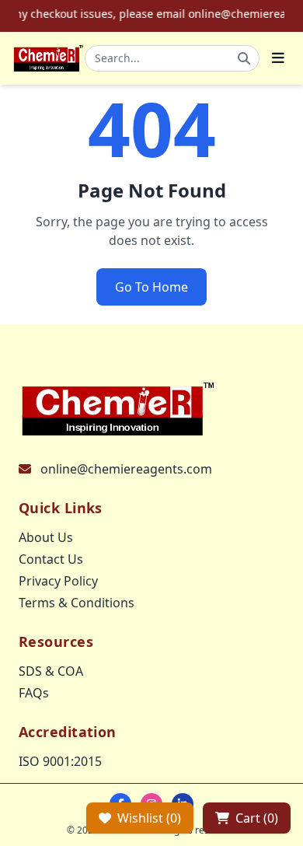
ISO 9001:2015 (60, 761)
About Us (46, 537)
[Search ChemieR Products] (244, 58)
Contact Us (51, 559)
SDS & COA (51, 671)
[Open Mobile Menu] (278, 58)
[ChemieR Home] (48, 58)
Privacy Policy (58, 580)
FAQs (34, 692)
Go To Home (151, 286)
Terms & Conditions (76, 602)
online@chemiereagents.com (126, 468)
